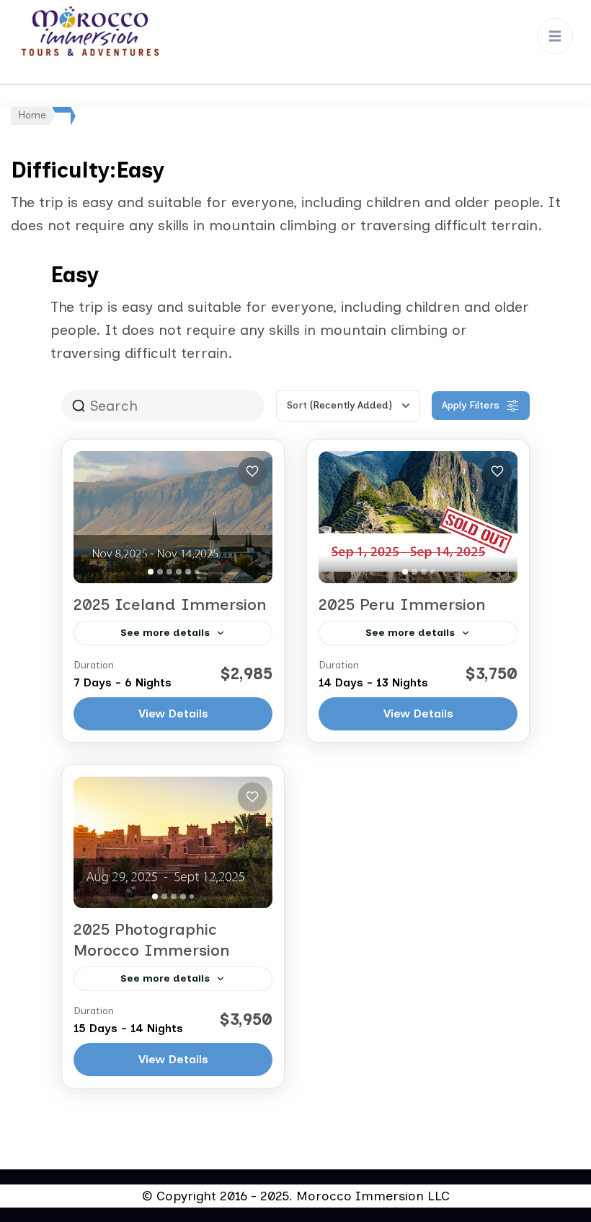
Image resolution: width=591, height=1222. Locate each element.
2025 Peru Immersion (402, 604)
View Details (173, 713)
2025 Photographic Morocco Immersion (152, 940)
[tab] (151, 572)
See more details (165, 633)
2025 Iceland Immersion (170, 604)
